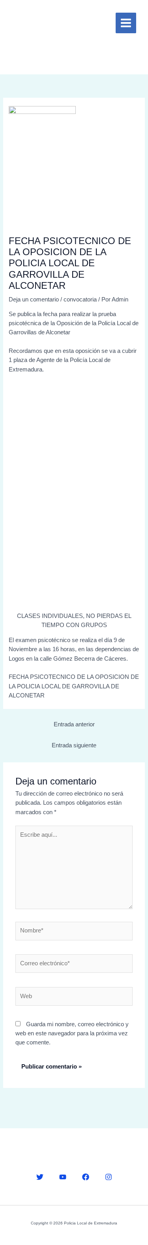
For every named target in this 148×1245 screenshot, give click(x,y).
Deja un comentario (34, 299)
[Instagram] (108, 1177)
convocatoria (80, 299)
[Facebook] (85, 1177)
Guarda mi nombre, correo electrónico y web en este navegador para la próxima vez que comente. (72, 1033)
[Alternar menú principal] (126, 23)
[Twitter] (39, 1177)
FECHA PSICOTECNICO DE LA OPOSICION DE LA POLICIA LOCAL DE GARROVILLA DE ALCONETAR (74, 686)
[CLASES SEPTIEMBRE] (74, 495)
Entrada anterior (74, 724)
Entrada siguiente (74, 745)
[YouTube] (62, 1177)
